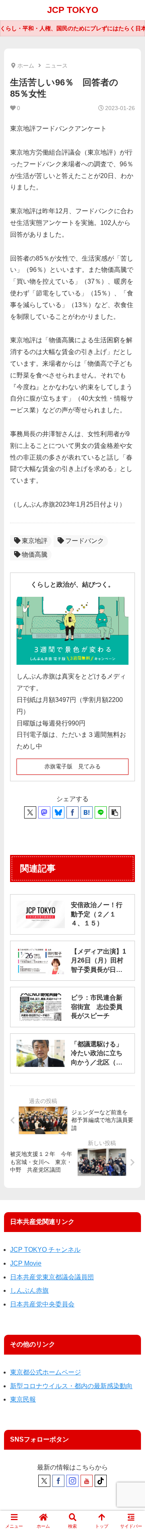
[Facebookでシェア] (72, 812)
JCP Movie (25, 1263)
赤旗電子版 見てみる (72, 766)
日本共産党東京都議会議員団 (52, 1277)
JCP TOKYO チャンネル (45, 1249)
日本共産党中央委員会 (42, 1304)
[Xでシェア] (30, 812)
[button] (115, 812)
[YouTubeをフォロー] (87, 1481)
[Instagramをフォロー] (72, 1481)
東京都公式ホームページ (45, 1372)
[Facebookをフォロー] (58, 1481)
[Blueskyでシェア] (58, 812)
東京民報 (23, 1399)
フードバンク (84, 540)
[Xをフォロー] (44, 1481)
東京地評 (35, 540)
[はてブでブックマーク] (87, 812)
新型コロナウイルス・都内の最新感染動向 (71, 1386)
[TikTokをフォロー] (101, 1481)
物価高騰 (35, 554)
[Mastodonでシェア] (44, 812)
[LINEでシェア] (101, 812)
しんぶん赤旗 (29, 1290)
